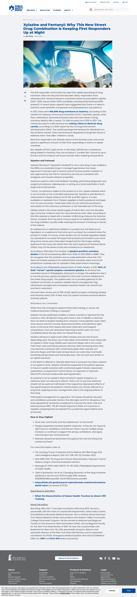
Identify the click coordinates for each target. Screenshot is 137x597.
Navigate (73, 583)
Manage (112, 590)
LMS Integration (75, 581)
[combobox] (109, 9)
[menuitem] (32, 10)
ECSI (71, 575)
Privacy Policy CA (107, 575)
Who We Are (12, 583)
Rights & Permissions (108, 579)
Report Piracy (105, 577)
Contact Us (43, 575)
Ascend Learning (14, 573)
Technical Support (45, 583)
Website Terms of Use (108, 583)
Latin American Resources (79, 579)
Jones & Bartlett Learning (17, 579)
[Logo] (16, 8)
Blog (9, 575)
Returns (42, 581)
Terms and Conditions (108, 581)
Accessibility (43, 573)
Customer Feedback (46, 577)
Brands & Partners (14, 577)
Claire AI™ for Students (78, 573)
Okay (129, 590)
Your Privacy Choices (108, 585)
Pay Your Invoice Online (47, 579)
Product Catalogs (76, 585)
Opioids (40, 20)
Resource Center (14, 581)
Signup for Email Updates (68, 558)
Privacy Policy (105, 573)
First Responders (31, 20)
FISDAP (72, 577)
